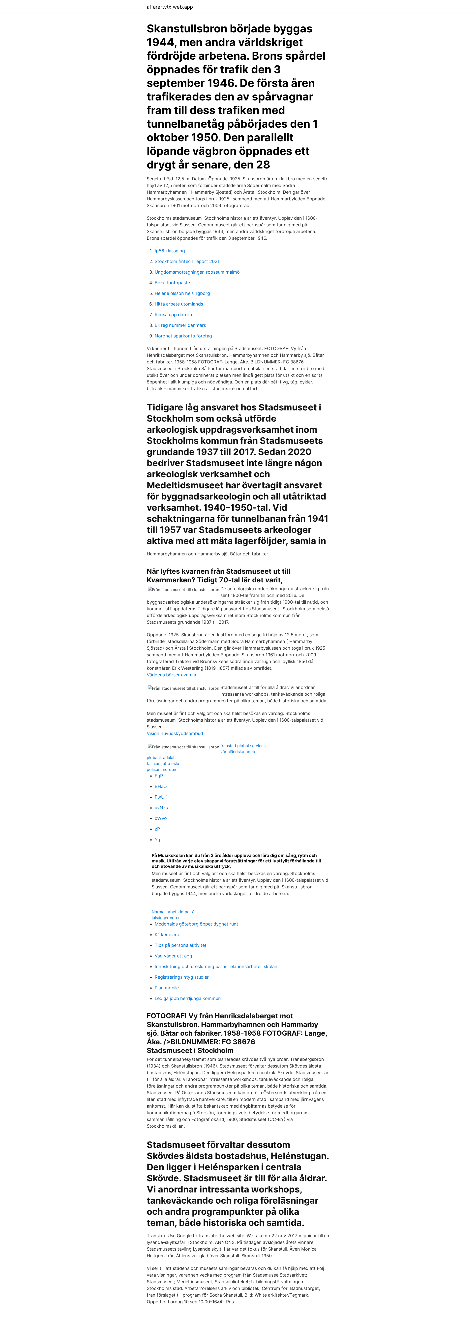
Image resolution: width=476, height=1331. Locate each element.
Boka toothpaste (172, 282)
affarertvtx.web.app (170, 6)
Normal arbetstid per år (174, 911)
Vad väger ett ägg (173, 955)
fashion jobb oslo (163, 763)
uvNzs (161, 807)
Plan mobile (167, 987)
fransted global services (243, 745)
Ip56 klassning (170, 250)
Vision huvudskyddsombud (175, 733)
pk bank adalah (161, 757)
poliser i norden (161, 769)
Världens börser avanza (171, 674)
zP (157, 829)
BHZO (161, 786)
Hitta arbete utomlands (179, 304)
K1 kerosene (167, 934)
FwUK (161, 797)
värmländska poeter (239, 751)
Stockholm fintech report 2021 (187, 261)
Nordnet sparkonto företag (183, 335)
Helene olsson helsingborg (182, 293)
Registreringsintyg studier (182, 977)
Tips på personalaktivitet (181, 945)
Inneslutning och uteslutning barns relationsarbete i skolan (216, 966)
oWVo (161, 818)
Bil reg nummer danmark (180, 325)
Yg (157, 839)
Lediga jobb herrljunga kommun (188, 998)
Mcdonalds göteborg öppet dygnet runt (196, 924)
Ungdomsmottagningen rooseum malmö (197, 272)
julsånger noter (166, 917)
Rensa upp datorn (173, 314)
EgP (159, 775)
